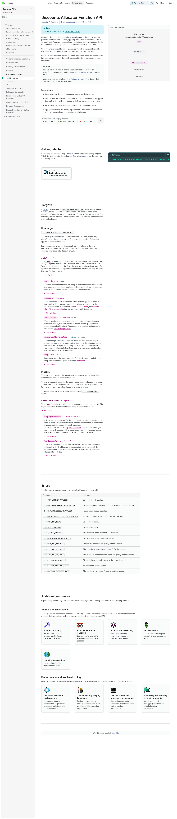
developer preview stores (82, 72)
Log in (171, 3)
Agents (67, 3)
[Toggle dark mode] (157, 3)
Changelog (90, 3)
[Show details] (100, 120)
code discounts (75, 427)
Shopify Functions (48, 49)
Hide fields (48, 275)
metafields (59, 309)
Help (162, 3)
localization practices (62, 328)
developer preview (72, 31)
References (77, 3)
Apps (50, 3)
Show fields (51, 293)
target (45, 209)
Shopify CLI (70, 154)
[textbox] (141, 159)
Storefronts (58, 3)
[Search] (152, 3)
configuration (75, 156)
